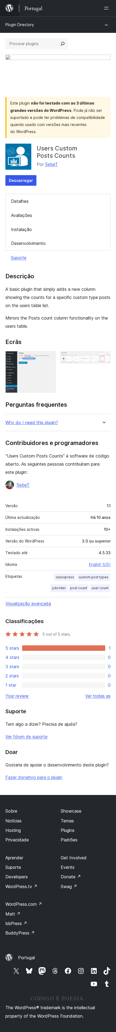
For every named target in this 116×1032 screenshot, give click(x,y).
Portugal (26, 957)
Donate (71, 876)
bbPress (16, 923)
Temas (67, 820)
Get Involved (74, 857)
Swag (69, 886)
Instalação (21, 229)
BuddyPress (20, 933)
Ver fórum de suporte (26, 736)
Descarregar (21, 180)
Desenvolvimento (28, 243)
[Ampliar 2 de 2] (103, 358)
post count (78, 588)
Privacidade (17, 839)
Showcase (71, 811)
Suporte (18, 257)
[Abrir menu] (107, 8)
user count (99, 588)
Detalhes (20, 201)
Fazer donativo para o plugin (33, 777)
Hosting (13, 830)
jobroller (59, 588)
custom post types (93, 577)
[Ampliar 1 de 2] (48, 358)
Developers (16, 876)
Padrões (69, 839)
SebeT (51, 164)
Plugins (67, 830)
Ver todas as (98, 696)
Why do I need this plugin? (31, 422)
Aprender (14, 857)
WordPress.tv (21, 886)
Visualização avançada (28, 603)
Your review (17, 696)
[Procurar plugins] (62, 43)
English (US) (100, 564)
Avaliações (21, 215)
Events (67, 867)
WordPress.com (23, 904)
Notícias (13, 820)
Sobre (11, 811)
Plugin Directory (19, 24)
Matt (13, 914)
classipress (65, 577)
